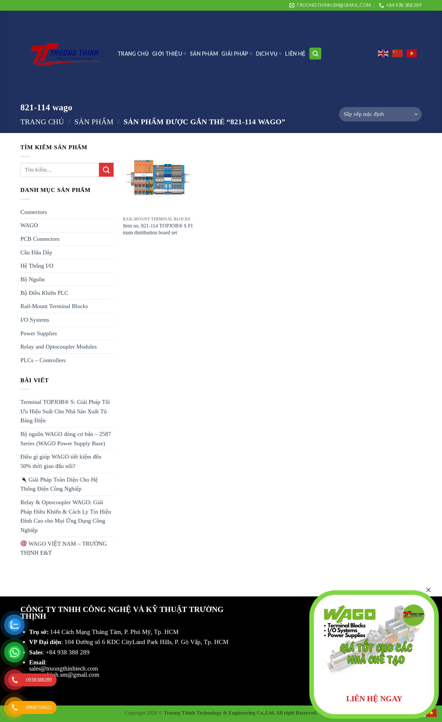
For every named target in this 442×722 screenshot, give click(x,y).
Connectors (33, 212)
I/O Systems (34, 320)
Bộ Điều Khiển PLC (44, 293)
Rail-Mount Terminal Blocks (54, 306)
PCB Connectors (40, 239)
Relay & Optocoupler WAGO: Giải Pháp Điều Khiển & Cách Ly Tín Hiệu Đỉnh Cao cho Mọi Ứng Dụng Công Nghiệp (65, 516)
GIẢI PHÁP (234, 53)
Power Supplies (38, 333)
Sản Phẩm (204, 53)
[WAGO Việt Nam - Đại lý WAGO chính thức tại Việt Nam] (64, 53)
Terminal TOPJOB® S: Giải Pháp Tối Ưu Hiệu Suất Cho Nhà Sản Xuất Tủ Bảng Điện (65, 411)
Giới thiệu (167, 53)
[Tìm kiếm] (315, 53)
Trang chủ (42, 121)
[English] (383, 53)
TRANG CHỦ (133, 53)
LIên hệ (295, 53)
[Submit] (106, 170)
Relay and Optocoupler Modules (58, 346)
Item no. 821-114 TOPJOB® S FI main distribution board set (158, 229)
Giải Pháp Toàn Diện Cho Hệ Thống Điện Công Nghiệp (59, 484)
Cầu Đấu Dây (36, 252)
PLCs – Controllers (43, 360)
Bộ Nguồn (32, 279)
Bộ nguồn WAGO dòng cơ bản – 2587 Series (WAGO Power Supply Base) (65, 439)
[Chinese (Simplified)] (397, 53)
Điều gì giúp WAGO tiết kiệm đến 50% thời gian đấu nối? (60, 461)
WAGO (29, 225)
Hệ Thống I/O (36, 265)
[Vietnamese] (411, 53)
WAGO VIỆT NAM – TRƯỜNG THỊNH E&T (63, 548)
